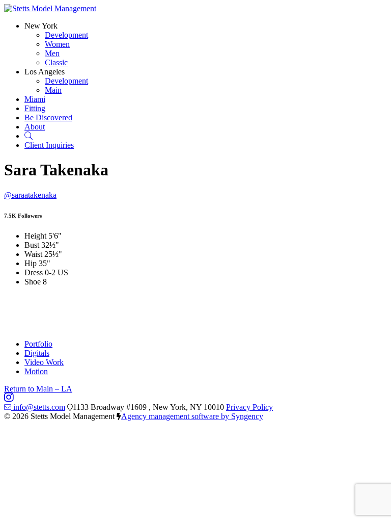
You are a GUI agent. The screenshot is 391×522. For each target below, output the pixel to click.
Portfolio (38, 344)
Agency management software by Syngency (192, 416)
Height (35, 235)
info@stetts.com (39, 407)
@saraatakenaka (30, 195)
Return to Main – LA (38, 388)
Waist (33, 254)
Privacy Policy (249, 407)
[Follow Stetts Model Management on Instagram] (9, 398)
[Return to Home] (50, 8)
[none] (41, 25)
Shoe (32, 281)
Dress (33, 272)
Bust (31, 245)
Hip (30, 263)
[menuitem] (66, 35)
